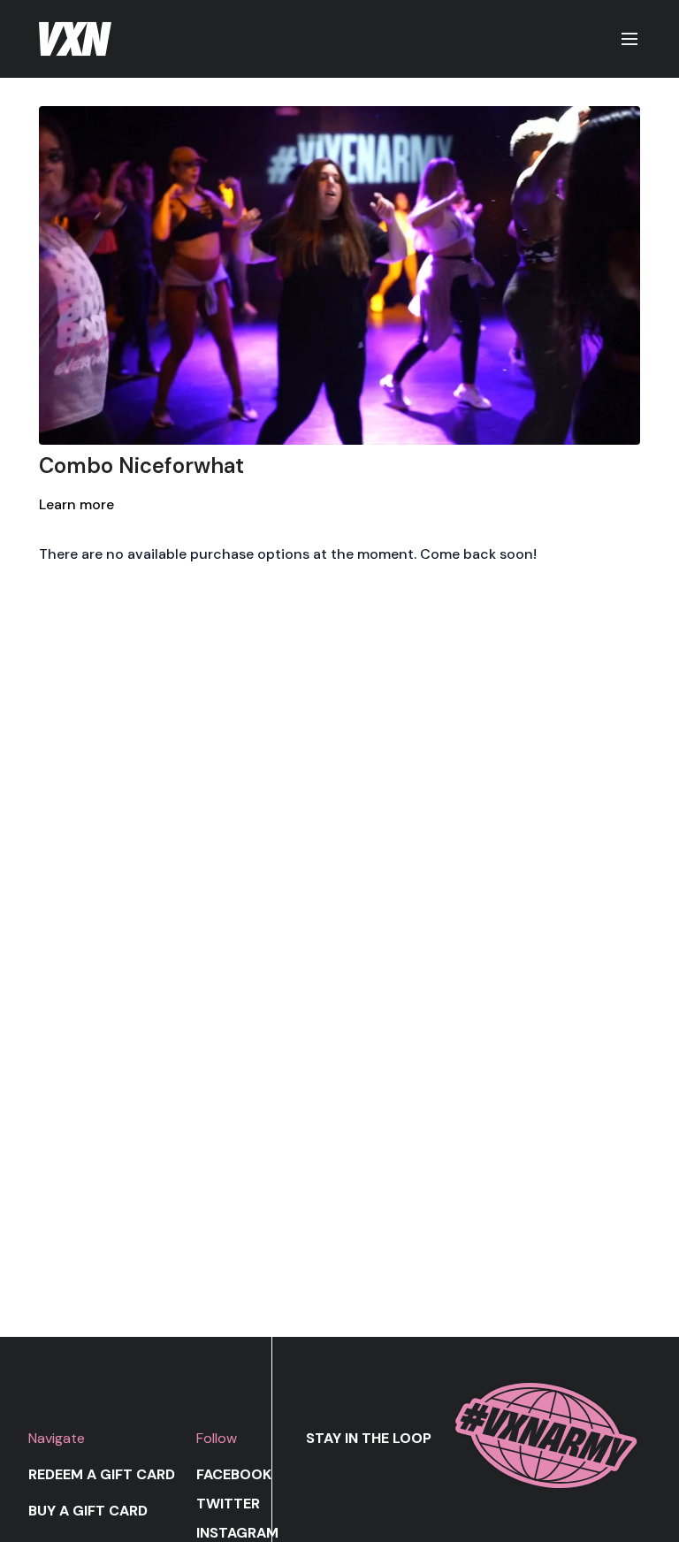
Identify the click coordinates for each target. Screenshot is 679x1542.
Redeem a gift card (101, 1474)
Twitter (228, 1503)
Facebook (233, 1474)
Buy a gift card (88, 1510)
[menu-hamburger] (629, 39)
